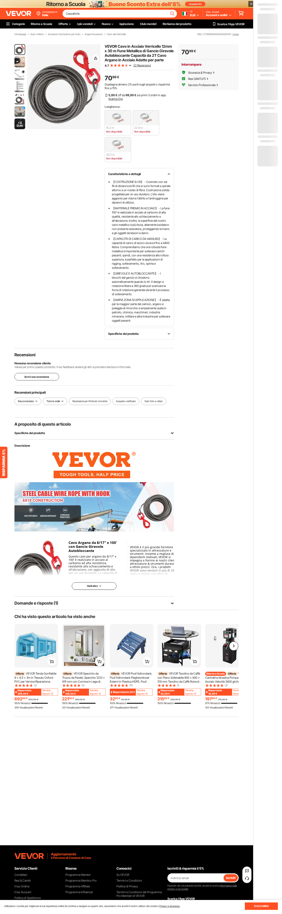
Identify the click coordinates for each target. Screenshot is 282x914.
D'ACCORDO (261, 906)
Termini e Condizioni (129, 880)
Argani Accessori (94, 34)
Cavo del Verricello (116, 34)
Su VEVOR (122, 874)
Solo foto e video (154, 401)
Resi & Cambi (22, 880)
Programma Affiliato (77, 886)
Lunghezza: (112, 106)
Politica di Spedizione (27, 898)
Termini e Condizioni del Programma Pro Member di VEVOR (139, 893)
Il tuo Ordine (21, 886)
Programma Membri (78, 874)
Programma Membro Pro (81, 880)
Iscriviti (230, 878)
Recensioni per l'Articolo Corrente (89, 401)
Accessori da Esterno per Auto (64, 34)
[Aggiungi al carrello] (51, 661)
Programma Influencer (79, 892)
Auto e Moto (37, 34)
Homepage (20, 34)
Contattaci (20, 874)
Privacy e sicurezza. (169, 906)
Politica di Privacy (127, 886)
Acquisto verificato (126, 401)
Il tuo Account (22, 892)
